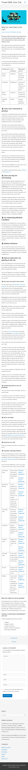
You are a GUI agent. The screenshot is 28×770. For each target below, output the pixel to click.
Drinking (3, 754)
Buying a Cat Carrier (6, 747)
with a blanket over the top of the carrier (14, 435)
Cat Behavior (13, 32)
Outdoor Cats (4, 758)
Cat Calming (4, 752)
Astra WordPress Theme (14, 767)
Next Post (14, 641)
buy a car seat (10, 331)
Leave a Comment (5, 32)
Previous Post (14, 638)
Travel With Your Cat (11, 2)
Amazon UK (7, 171)
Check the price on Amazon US (21, 472)
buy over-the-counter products (8, 459)
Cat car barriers (15, 333)
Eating (2, 756)
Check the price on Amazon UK (21, 479)
